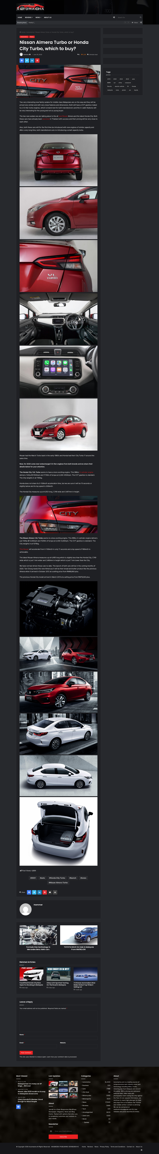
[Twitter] (27, 60)
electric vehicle (119, 86)
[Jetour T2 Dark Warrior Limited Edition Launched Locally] (73, 1089)
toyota (136, 90)
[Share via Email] (50, 892)
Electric (109, 86)
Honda (134, 86)
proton (124, 90)
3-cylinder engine (86, 472)
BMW (109, 82)
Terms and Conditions (118, 1147)
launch (73, 878)
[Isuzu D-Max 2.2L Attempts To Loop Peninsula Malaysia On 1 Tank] (63, 1095)
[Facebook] (22, 60)
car (115, 82)
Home (20, 17)
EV (128, 86)
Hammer (26, 54)
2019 (108, 79)
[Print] (55, 892)
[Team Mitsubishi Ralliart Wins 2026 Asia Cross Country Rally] (73, 1095)
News (38, 17)
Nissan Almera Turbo (59, 882)
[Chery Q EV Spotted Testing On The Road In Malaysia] (58, 974)
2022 (121, 79)
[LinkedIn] (32, 60)
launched (46, 119)
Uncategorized (87, 1112)
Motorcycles (86, 1095)
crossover (128, 82)
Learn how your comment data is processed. (62, 1057)
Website (63, 1043)
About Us (47, 17)
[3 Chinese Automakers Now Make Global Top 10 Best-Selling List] (85, 974)
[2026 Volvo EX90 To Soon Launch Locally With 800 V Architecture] (53, 1095)
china (120, 82)
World (84, 1119)
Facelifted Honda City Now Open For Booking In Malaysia (31, 984)
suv (130, 90)
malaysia (110, 90)
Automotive (30, 32)
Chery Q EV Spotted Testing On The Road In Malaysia (57, 984)
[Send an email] (30, 54)
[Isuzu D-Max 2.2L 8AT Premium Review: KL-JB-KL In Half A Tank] (53, 1089)
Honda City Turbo (57, 878)
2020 (115, 79)
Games (86, 1122)
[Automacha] (30, 7)
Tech (84, 1109)
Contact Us (130, 1147)
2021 (33, 878)
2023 (127, 79)
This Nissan (24, 549)
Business (85, 1085)
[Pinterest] (37, 60)
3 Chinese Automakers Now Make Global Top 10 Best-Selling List (84, 985)
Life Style (85, 1092)
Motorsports (86, 1099)
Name (22, 1034)
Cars (84, 1089)
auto (43, 878)
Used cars (85, 1115)
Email (22, 1043)
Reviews (28, 17)
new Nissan (63, 116)
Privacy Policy (104, 1147)
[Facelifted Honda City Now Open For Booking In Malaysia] (31, 974)
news (84, 878)
